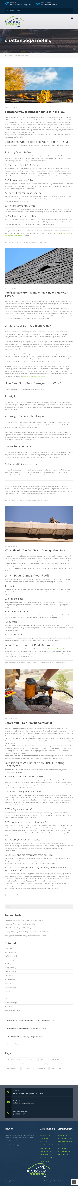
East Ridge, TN (45, 1151)
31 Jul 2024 (42, 1028)
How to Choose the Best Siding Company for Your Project (24, 920)
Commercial (8, 948)
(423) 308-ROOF (49, 4)
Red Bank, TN (45, 1148)
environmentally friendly (12, 1010)
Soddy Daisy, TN (46, 1158)
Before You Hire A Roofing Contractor (28, 723)
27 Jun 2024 (38, 1036)
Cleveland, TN (45, 1135)
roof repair (8, 1006)
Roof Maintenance (12, 1068)
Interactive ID (69, 1181)
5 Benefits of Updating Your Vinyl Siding (18, 928)
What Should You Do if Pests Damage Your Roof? (36, 550)
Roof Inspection (10, 964)
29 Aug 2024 (50, 1020)
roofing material (48, 1064)
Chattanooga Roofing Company (58, 649)
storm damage (9, 960)
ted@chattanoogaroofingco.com (20, 4)
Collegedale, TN (45, 1161)
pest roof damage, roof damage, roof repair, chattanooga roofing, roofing (43, 663)
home (6, 999)
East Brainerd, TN (46, 1145)
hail (42, 1059)
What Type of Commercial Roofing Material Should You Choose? (25, 936)
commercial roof (30, 1059)
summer (9, 1073)
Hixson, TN (44, 1138)
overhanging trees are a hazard (34, 376)
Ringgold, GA (62, 1135)
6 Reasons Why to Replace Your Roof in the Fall (34, 111)
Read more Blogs (12, 1044)
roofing (7, 995)
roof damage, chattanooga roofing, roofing (33, 500)
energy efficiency (10, 968)
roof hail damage (10, 979)
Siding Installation (10, 971)
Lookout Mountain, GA (65, 1142)
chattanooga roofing (26, 895)
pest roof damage (11, 1003)
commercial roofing (11, 987)
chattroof (12, 242)
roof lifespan (62, 1064)
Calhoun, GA (62, 1148)
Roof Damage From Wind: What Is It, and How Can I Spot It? (37, 294)
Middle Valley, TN (46, 1154)
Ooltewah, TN (45, 1142)
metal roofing (9, 975)
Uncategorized (9, 983)
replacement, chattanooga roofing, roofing (33, 242)
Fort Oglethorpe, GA (65, 1138)
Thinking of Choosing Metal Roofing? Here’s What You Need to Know (27, 932)
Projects (7, 991)
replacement (11, 1064)
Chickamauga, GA (64, 1151)
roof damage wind (11, 956)
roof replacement (10, 952)
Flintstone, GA (63, 1154)
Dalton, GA (62, 1145)
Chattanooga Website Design (52, 1181)
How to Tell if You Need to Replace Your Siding (20, 924)
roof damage (24, 1064)
